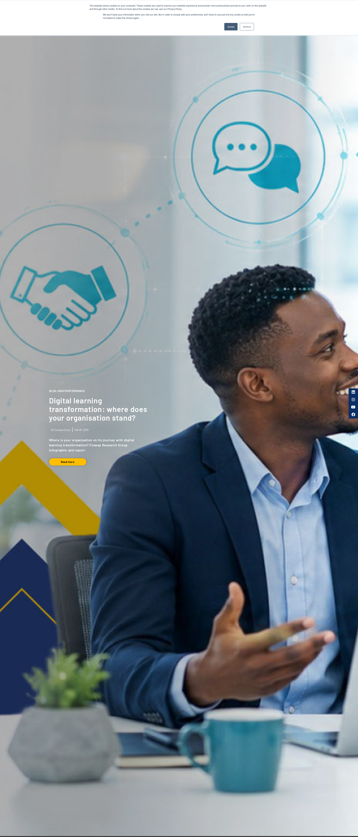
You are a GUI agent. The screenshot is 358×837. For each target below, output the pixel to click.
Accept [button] (230, 26)
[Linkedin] (353, 392)
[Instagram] (353, 399)
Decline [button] (247, 26)
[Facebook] (353, 414)
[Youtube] (353, 407)
